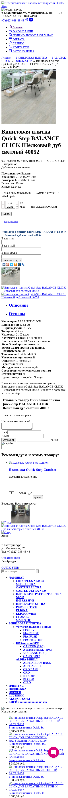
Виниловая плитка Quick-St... (27, 727)
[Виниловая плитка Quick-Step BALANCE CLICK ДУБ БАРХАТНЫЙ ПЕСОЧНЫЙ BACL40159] (34, 6)
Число (55, 439)
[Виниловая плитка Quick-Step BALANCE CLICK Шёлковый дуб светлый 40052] (34, 96)
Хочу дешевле (11, 221)
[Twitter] (12, 264)
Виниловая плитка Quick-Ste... (27, 743)
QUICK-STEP (23, 60)
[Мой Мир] (19, 264)
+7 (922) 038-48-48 (12, 20)
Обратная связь (10, 557)
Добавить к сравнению (15, 167)
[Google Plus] (8, 264)
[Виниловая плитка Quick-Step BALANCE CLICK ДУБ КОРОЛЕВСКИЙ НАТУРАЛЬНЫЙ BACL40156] (38, 740)
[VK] (31, 20)
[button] (34, 9)
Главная (6, 57)
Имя (4, 432)
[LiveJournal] (23, 264)
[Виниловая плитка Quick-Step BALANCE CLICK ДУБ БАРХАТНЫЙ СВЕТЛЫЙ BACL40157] (38, 789)
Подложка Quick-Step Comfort (32, 470)
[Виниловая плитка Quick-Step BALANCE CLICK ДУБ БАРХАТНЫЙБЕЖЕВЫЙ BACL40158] (38, 773)
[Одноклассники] (15, 264)
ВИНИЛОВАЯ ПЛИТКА (31, 57)
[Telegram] (26, 20)
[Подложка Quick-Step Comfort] (28, 462)
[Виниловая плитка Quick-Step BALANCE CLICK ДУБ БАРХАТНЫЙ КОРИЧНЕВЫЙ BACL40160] (38, 757)
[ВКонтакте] (4, 264)
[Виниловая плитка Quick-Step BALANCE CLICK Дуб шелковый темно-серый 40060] (15, 522)
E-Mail (5, 435)
